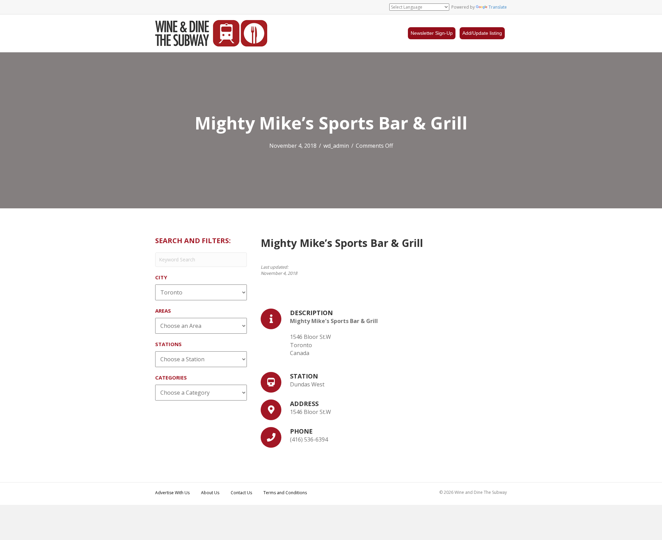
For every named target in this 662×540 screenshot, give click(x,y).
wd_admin (336, 145)
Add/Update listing (482, 33)
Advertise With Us (172, 493)
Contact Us (241, 493)
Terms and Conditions (285, 493)
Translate (498, 7)
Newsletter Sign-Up (432, 33)
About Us (210, 493)
